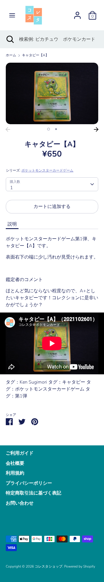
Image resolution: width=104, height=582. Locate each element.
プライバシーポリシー (29, 483)
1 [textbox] (11, 188)
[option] (52, 93)
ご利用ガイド (20, 453)
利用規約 (15, 473)
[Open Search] (9, 39)
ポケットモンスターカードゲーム (47, 170)
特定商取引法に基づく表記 (33, 493)
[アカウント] (77, 13)
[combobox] (52, 184)
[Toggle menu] (12, 15)
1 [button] (48, 129)
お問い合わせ (20, 503)
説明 (12, 224)
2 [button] (56, 129)
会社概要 (15, 463)
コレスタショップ (48, 566)
